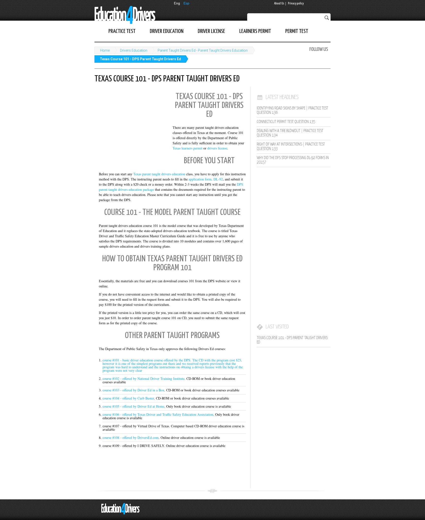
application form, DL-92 (206, 179)
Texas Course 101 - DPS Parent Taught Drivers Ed (140, 59)
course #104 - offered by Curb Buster (128, 398)
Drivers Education (133, 50)
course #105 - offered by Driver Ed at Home (133, 406)
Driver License (211, 31)
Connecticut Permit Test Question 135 (286, 122)
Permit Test (296, 31)
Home (105, 50)
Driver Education (166, 31)
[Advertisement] (131, 121)
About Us (279, 3)
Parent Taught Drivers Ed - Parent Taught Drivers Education (203, 50)
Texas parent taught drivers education (159, 174)
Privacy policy (296, 3)
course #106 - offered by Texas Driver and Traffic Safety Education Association (158, 414)
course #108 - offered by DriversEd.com (131, 437)
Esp (186, 3)
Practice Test (122, 31)
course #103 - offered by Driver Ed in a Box (133, 390)
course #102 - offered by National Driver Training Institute (143, 378)
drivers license (217, 148)
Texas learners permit (187, 148)
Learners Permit (255, 31)
